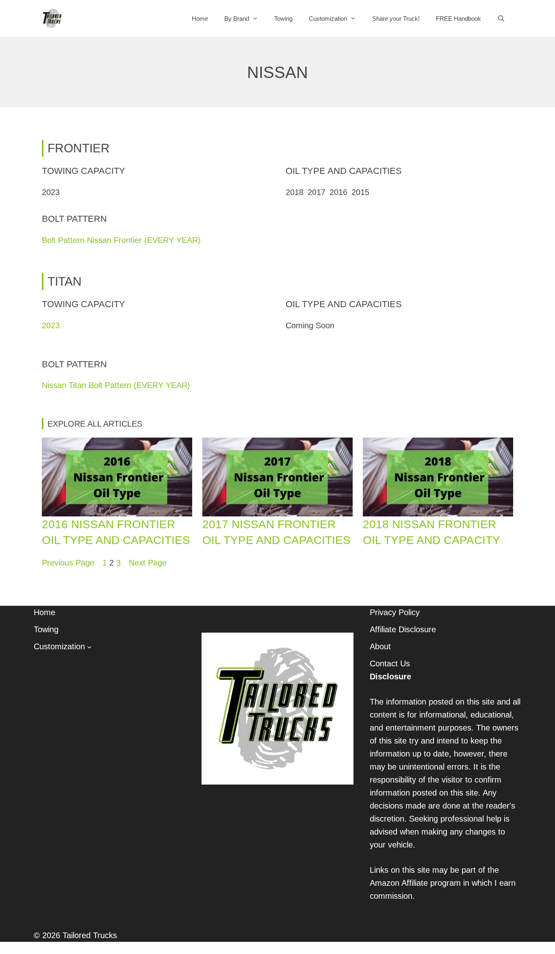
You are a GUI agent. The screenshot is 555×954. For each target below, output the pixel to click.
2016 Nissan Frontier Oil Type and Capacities (116, 532)
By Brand (236, 18)
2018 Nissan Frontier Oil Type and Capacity (431, 532)
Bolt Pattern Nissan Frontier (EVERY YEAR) (121, 240)
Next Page (148, 562)
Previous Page (68, 562)
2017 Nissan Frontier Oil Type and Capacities (276, 532)
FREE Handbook (458, 18)
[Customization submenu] (89, 646)
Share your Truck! (396, 18)
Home (200, 18)
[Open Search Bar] (501, 19)
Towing (283, 18)
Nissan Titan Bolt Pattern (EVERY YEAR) (116, 385)
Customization (328, 18)
